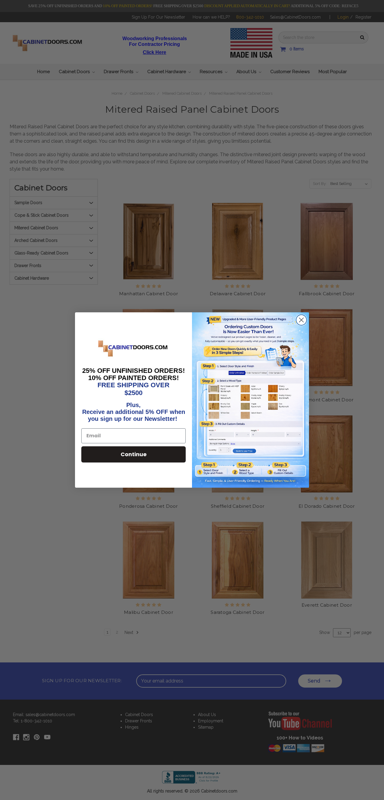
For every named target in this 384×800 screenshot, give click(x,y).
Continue (134, 454)
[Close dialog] (301, 320)
